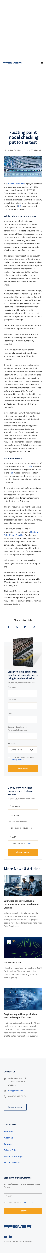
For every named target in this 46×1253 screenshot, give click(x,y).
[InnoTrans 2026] (23, 937)
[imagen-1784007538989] (23, 876)
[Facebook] (8, 627)
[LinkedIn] (25, 627)
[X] (17, 627)
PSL (20, 206)
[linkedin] (10, 1236)
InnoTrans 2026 (12, 962)
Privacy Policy (31, 843)
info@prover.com (16, 1090)
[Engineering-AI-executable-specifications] (23, 989)
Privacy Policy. (17, 759)
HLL (11, 472)
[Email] (33, 627)
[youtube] (5, 1236)
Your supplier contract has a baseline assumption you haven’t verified (21, 904)
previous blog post (16, 183)
